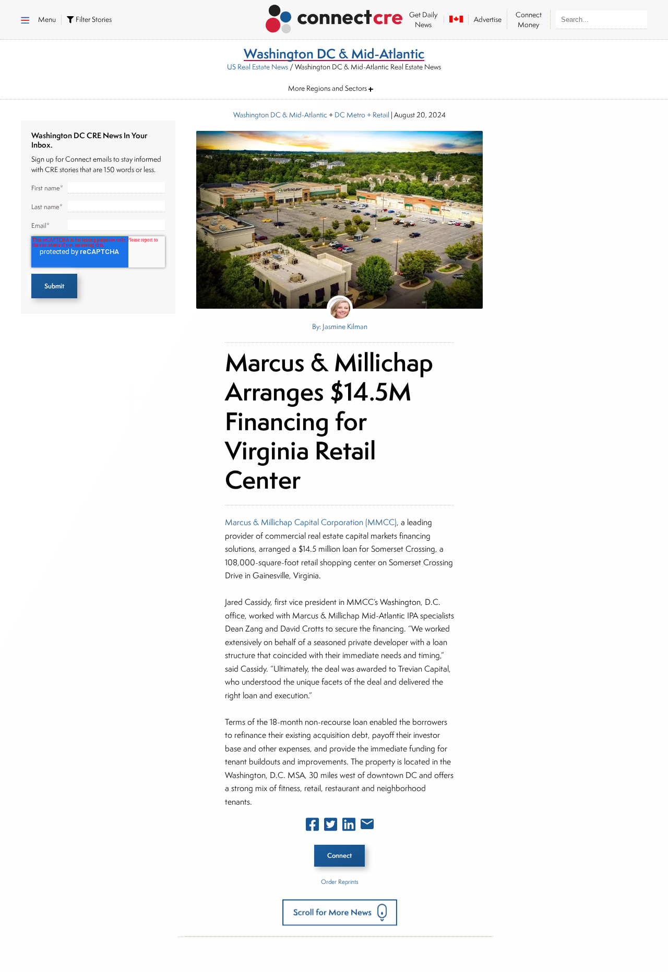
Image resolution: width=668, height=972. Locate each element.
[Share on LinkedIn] (348, 826)
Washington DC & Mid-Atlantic (280, 114)
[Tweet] (330, 826)
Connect (339, 855)
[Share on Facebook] (312, 826)
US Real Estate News (257, 66)
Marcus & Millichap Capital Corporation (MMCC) (311, 522)
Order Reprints (339, 881)
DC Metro (350, 114)
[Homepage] (334, 17)
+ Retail (377, 114)
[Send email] (367, 826)
